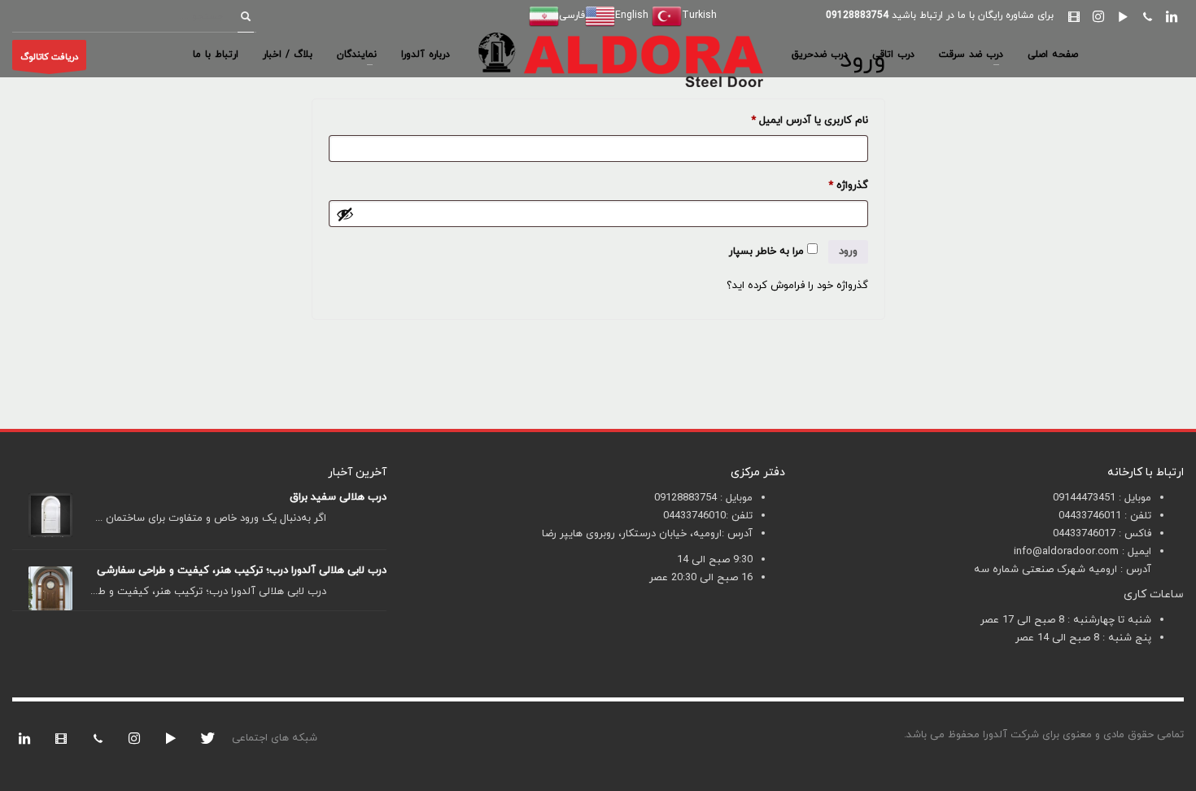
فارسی (572, 15)
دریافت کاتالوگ (49, 56)
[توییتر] (207, 738)
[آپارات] (1074, 16)
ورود (848, 251)
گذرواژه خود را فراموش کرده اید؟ (797, 285)
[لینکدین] (1171, 16)
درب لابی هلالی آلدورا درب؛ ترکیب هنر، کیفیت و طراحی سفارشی (241, 570)
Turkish (699, 15)
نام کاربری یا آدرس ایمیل (797, 120)
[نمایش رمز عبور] (345, 214)
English (631, 15)
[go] (246, 16)
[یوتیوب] (1123, 16)
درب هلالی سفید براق (338, 497)
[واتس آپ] (97, 738)
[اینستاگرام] (1098, 16)
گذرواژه (835, 185)
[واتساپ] (1147, 16)
